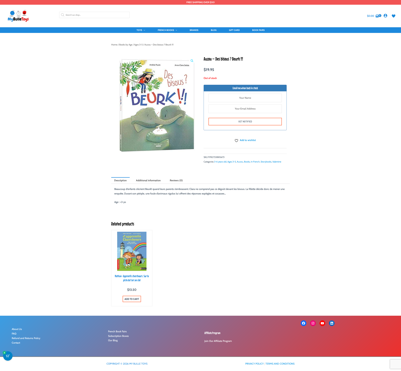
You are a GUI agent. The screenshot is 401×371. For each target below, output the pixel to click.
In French (255, 161)
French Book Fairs (117, 331)
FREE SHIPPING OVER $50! (200, 2)
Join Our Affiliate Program (218, 341)
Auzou (240, 161)
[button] (143, 30)
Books (247, 161)
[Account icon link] (385, 16)
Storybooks (266, 161)
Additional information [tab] (148, 180)
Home (114, 44)
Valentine (276, 161)
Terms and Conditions (280, 363)
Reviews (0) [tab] (176, 180)
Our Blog (113, 340)
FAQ (14, 333)
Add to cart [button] (132, 298)
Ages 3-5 (138, 44)
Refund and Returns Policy (26, 338)
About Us (17, 329)
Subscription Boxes (118, 335)
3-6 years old (220, 161)
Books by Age (125, 44)
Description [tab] (120, 180)
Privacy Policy (254, 363)
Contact (16, 342)
